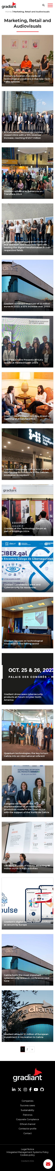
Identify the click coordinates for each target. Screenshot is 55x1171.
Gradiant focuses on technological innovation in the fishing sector (23, 642)
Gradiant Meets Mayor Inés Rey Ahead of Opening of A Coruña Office (27, 417)
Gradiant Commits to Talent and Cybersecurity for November (22, 586)
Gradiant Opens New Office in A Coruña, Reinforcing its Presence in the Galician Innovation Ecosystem (26, 472)
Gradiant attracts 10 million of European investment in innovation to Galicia (26, 1035)
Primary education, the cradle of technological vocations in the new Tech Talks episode (27, 78)
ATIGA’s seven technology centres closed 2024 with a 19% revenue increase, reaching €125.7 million (23, 135)
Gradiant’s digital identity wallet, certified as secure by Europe (27, 923)
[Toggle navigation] (50, 6)
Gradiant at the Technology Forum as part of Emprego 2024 (25, 530)
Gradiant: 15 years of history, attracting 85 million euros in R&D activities (27, 867)
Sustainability (27, 1110)
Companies (27, 1101)
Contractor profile (28, 1128)
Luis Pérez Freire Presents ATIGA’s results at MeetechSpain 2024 (23, 361)
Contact (27, 1133)
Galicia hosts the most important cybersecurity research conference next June (26, 978)
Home (8, 11)
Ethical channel (27, 1124)
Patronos (27, 1115)
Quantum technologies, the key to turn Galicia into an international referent (26, 755)
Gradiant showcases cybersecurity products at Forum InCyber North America (23, 697)
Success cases (27, 1105)
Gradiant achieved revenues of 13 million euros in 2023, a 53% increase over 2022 (27, 305)
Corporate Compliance (27, 1119)
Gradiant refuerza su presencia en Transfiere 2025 (23, 193)
